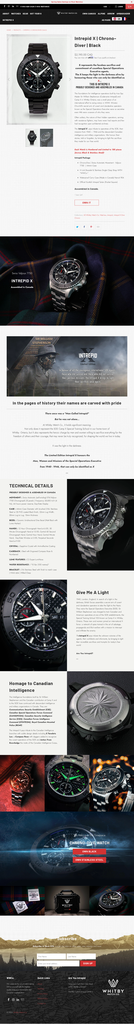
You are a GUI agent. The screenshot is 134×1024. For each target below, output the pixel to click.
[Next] (69, 79)
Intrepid (110, 215)
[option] (126, 18)
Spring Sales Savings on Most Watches (67, 2)
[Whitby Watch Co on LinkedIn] (13, 6)
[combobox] (117, 18)
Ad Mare (106, 20)
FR (129, 19)
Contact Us (42, 1003)
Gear (25, 13)
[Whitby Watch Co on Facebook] (4, 6)
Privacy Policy (43, 993)
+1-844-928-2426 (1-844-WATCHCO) (34, 6)
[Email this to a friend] (98, 227)
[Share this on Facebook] (84, 227)
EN (119, 19)
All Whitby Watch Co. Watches (95, 215)
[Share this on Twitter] (77, 227)
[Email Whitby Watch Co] (17, 6)
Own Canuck (89, 13)
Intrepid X (8, 20)
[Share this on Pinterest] (91, 227)
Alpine (101, 13)
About (6, 13)
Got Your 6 (35, 13)
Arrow (111, 13)
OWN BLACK (89, 851)
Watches (16, 13)
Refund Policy (43, 998)
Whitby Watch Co (20, 1012)
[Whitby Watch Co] (67, 13)
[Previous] (9, 79)
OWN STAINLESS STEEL (89, 859)
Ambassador (123, 13)
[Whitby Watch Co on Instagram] (8, 6)
